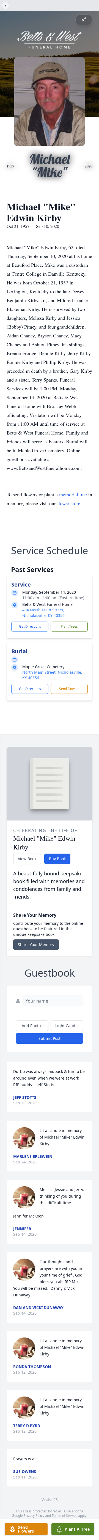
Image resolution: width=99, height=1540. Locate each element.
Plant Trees (69, 626)
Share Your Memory (36, 944)
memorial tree (73, 494)
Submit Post (49, 1038)
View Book (27, 858)
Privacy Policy (34, 1515)
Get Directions (30, 626)
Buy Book (57, 858)
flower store (68, 503)
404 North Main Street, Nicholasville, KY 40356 (43, 612)
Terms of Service (64, 1515)
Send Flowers (69, 688)
